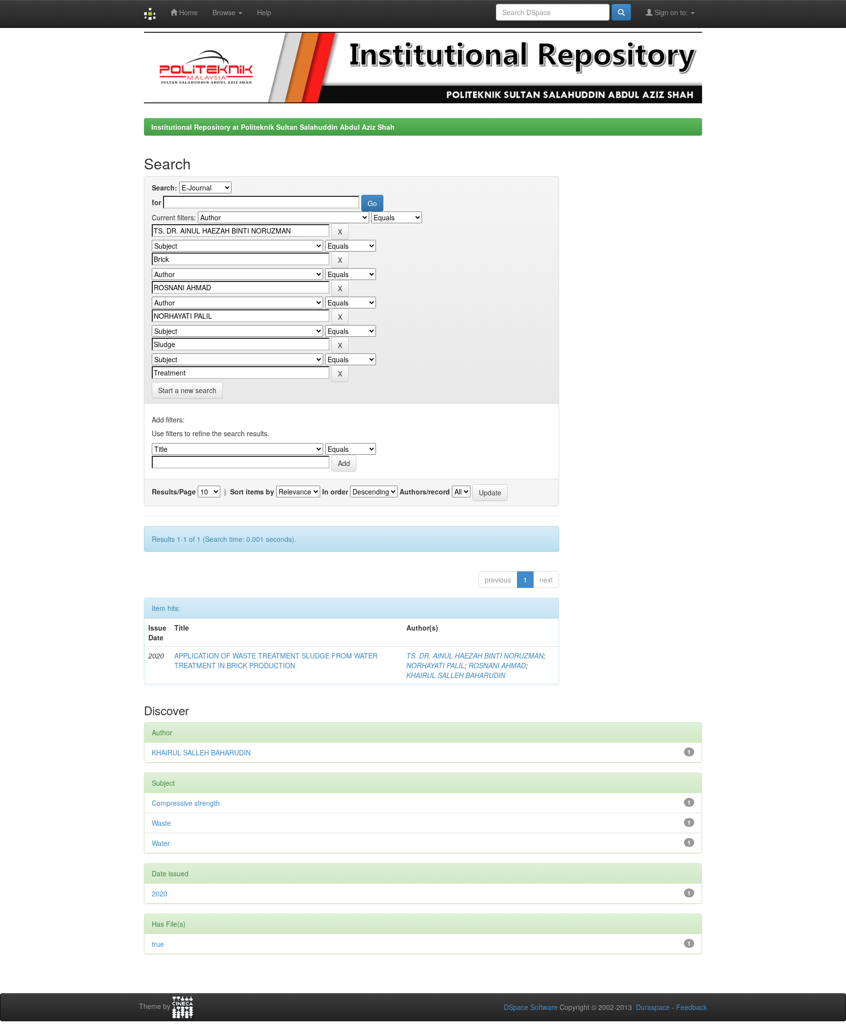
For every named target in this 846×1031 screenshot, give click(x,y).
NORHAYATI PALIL (435, 665)
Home (187, 12)
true (158, 944)
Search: (164, 187)
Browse (224, 12)
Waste (161, 823)
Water (161, 843)
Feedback (691, 1007)
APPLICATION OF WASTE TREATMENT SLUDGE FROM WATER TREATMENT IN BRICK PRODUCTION (275, 660)
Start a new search (187, 390)
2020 (159, 893)
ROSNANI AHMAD (497, 665)
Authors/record (425, 491)
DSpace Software (531, 1007)
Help (264, 12)
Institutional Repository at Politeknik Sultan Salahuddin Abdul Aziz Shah (273, 127)
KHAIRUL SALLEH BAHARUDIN (455, 675)
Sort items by (252, 491)
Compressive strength (186, 803)
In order (335, 491)
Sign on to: (671, 12)
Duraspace (653, 1007)
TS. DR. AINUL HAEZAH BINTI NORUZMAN (474, 655)
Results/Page (174, 491)
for (156, 202)
